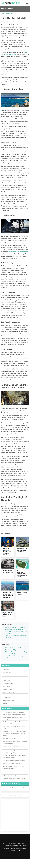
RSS (20, 795)
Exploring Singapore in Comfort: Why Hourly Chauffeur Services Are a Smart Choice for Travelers (14, 733)
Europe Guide (11, 22)
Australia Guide (7, 678)
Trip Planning (6, 703)
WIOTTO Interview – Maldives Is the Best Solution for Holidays (22, 574)
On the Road (6, 695)
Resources (7, 845)
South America (7, 697)
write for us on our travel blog (17, 788)
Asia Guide (5, 675)
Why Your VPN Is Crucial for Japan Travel (7, 614)
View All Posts (12, 795)
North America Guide (8, 692)
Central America (7, 680)
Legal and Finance (7, 689)
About (24, 845)
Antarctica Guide (7, 672)
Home (2, 14)
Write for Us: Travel (16, 845)
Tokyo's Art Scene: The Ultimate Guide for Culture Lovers (6, 552)
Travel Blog (24, 843)
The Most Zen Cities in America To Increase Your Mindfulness (7, 595)
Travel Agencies (11, 843)
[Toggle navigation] (27, 2)
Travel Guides (9, 14)
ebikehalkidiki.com (6, 72)
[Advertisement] (15, 815)
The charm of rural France (10, 738)
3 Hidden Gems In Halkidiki (10, 776)
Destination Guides (8, 683)
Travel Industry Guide (8, 700)
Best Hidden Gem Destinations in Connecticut (22, 550)
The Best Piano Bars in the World (7, 571)
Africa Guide (6, 669)
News (18, 843)
